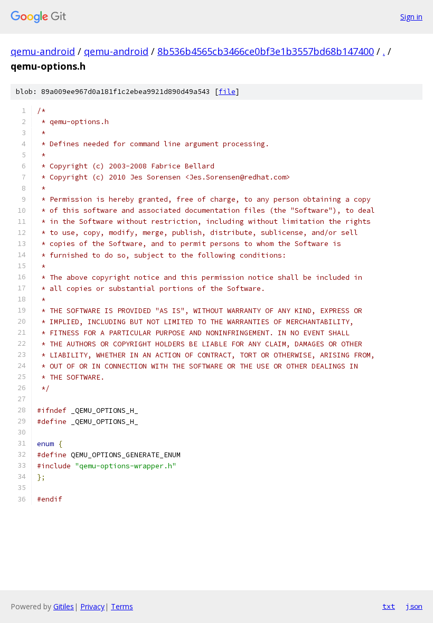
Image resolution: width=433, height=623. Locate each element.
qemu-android (43, 51)
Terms (122, 606)
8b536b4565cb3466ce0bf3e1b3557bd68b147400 (265, 51)
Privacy (92, 606)
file (227, 91)
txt (388, 606)
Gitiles (63, 606)
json (414, 606)
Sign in (411, 17)
